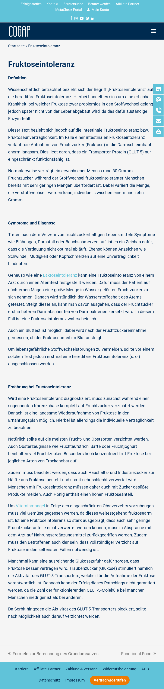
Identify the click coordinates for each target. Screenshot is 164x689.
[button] (153, 31)
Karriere (22, 669)
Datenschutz (49, 680)
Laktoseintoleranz (60, 275)
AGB (145, 669)
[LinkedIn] (92, 18)
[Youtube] (81, 18)
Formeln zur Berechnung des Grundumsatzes (53, 653)
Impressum (75, 680)
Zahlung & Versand (82, 669)
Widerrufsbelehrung (119, 669)
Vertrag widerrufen (110, 680)
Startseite (16, 46)
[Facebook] (71, 18)
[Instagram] (76, 18)
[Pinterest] (87, 18)
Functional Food (136, 653)
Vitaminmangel (30, 505)
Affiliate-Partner (47, 669)
